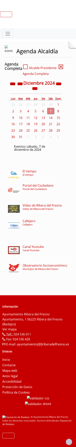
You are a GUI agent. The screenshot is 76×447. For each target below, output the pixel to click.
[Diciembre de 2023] (13, 83)
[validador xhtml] (38, 404)
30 (13, 137)
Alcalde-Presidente (40, 68)
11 (28, 118)
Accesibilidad (11, 381)
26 (35, 130)
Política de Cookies (16, 392)
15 (58, 118)
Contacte (9, 365)
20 (43, 124)
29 (58, 130)
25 (28, 130)
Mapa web (9, 370)
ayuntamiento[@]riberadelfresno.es (43, 344)
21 (50, 124)
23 (13, 130)
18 (28, 124)
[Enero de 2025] (34, 88)
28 (50, 130)
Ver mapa (9, 329)
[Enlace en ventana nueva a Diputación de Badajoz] (16, 417)
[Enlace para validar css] (38, 398)
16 (13, 124)
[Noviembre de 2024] (20, 83)
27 (43, 130)
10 (20, 118)
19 (35, 124)
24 (20, 130)
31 (20, 137)
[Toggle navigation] (7, 34)
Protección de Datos (17, 387)
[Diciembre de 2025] (58, 83)
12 (35, 118)
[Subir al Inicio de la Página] (69, 442)
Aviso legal (10, 376)
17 (20, 124)
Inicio (6, 359)
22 (58, 124)
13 (43, 118)
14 (50, 118)
